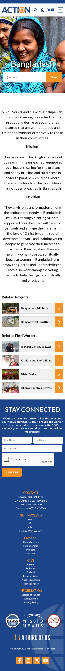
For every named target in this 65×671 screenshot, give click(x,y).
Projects (30, 549)
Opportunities (31, 541)
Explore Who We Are (30, 530)
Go (30, 523)
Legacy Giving (30, 575)
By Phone (31, 568)
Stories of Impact (30, 594)
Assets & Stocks (31, 579)
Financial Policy (31, 583)
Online (30, 564)
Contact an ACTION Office (31, 508)
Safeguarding (31, 598)
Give (30, 527)
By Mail (31, 572)
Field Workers (30, 545)
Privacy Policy (30, 602)
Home (31, 519)
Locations (30, 553)
